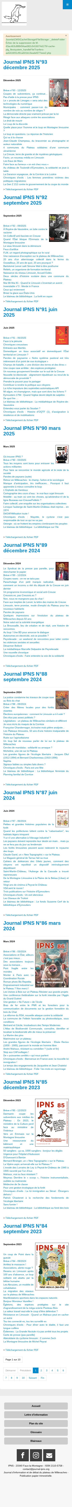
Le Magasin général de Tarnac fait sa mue (25, 858)
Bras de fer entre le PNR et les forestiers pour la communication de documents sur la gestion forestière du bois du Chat (36, 1008)
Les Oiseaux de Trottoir (15, 898)
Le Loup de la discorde (15, 124)
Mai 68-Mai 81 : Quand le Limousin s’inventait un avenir (32, 283)
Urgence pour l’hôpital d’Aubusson (21, 1154)
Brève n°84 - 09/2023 (14, 1261)
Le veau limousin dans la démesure (22, 246)
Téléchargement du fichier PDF (22, 189)
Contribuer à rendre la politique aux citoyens (26, 385)
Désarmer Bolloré (12, 645)
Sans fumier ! (10, 1204)
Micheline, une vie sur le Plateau (20, 751)
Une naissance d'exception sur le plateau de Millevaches (33, 256)
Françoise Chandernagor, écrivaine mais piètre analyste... (34, 727)
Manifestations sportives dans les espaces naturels (30, 1298)
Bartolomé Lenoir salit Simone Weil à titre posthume (30, 266)
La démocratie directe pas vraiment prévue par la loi (31, 114)
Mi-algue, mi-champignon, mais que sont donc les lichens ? (34, 391)
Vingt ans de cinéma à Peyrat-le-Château (25, 884)
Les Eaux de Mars (13, 161)
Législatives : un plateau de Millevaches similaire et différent (35, 720)
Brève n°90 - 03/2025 (14, 460)
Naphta (7, 761)
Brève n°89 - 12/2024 (14, 575)
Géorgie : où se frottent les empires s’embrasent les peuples (35, 523)
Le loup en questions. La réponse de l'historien (28, 134)
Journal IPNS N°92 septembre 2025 (25, 200)
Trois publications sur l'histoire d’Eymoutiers (26, 891)
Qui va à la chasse (13, 137)
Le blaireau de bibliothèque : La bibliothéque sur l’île (31, 527)
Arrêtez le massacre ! (14, 1264)
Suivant (33, 1377)
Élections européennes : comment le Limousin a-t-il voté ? (34, 714)
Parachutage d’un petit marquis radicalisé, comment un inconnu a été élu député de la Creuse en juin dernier (36, 585)
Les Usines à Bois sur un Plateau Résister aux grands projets (35, 991)
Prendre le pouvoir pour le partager (22, 381)
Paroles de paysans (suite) (17, 476)
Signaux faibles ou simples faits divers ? (24, 764)
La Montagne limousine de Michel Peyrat (25, 1341)
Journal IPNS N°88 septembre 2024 (25, 676)
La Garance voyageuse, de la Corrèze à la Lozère (29, 174)
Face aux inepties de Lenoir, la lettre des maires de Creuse (34, 602)
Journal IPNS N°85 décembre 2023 (25, 1084)
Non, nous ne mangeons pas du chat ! (23, 598)
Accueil (36, 1406)
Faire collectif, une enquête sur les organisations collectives (34, 503)
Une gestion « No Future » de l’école (22, 1002)
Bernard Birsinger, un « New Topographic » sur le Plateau (33, 1160)
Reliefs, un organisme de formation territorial (27, 269)
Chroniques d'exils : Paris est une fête (23, 767)
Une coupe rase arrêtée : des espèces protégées (29, 368)
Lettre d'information (36, 1414)
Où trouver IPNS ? (13, 456)
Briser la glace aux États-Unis (18, 293)
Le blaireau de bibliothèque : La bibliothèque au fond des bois (36, 1207)
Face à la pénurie (12, 341)
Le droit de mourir (12, 120)
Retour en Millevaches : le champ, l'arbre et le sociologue (33, 480)
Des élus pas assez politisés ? (19, 717)
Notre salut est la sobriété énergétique (23, 622)
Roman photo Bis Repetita (17, 981)
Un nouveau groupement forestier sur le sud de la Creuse (33, 371)
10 (23, 1377)
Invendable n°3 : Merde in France (21, 286)
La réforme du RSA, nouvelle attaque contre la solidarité (33, 1015)
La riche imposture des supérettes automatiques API (31, 388)
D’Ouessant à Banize (14, 1157)
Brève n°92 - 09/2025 (14, 225)
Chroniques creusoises (15, 344)
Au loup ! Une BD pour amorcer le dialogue (26, 632)
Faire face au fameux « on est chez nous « (26, 164)
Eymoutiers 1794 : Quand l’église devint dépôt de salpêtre (34, 395)
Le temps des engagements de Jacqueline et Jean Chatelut (34, 1065)
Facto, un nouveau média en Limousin (23, 157)
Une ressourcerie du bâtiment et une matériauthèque (18, 1144)
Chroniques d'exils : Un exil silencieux (23, 895)
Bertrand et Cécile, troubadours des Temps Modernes (31, 1025)
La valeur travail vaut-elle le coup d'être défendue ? (30, 1311)
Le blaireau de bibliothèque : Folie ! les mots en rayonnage (34, 1069)
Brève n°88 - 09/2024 (14, 704)
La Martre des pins (13, 1035)
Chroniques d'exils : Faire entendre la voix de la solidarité (33, 655)
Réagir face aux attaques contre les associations (29, 117)
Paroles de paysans (13, 612)
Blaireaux (36, 1440)
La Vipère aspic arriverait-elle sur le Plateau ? (27, 1164)
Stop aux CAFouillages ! (16, 1052)
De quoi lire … (10, 398)
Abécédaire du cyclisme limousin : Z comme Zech (29, 1338)
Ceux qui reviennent (14, 289)
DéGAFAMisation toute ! (16, 513)
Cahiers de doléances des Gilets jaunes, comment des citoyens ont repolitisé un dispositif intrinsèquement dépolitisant (36, 864)
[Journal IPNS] (14, 6)
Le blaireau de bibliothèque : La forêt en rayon (27, 296)
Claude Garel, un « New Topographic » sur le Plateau (31, 854)
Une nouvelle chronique (15, 652)
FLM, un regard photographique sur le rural (26, 252)
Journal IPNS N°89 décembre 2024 (25, 547)
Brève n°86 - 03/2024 (14, 951)
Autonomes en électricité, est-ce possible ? (26, 635)
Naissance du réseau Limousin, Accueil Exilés (27, 272)
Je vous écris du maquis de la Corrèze (23, 724)
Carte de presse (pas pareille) (19, 1334)
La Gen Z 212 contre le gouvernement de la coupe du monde (35, 184)
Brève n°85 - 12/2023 (14, 1110)
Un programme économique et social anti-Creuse (29, 592)
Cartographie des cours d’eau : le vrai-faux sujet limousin (33, 493)
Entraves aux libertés (14, 348)
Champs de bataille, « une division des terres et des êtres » (34, 364)
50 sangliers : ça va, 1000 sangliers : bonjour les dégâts (32, 1150)
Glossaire (36, 1432)
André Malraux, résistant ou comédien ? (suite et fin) (31, 1048)
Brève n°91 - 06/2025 (14, 337)
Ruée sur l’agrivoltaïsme (16, 737)
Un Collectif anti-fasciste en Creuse (22, 236)
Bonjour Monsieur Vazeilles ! (18, 1301)
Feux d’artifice (10, 249)
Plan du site (36, 1423)
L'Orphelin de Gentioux (15, 490)
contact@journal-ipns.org (36, 1469)
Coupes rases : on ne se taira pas (21, 578)
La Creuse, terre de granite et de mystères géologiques (32, 154)
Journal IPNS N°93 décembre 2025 (25, 64)
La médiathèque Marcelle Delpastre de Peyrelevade (30, 649)
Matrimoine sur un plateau (17, 1038)
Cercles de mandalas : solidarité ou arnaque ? (27, 747)
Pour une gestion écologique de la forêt (24, 1187)
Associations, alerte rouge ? (18, 1267)
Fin (42, 1377)
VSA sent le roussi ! (13, 888)
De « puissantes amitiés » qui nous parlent (25, 1055)
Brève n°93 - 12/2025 (14, 90)
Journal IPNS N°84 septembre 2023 (25, 1228)
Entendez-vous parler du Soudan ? (21, 408)
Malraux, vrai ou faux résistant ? (20, 1174)
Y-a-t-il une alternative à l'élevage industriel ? (27, 837)
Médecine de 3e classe (15, 1184)
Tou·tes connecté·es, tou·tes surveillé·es (24, 1321)
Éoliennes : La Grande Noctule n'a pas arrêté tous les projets (35, 1331)
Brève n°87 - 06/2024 (14, 821)
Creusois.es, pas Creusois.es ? (19, 595)
